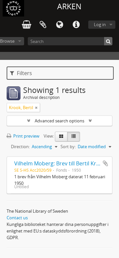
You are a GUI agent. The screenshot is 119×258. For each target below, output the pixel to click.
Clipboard (43, 25)
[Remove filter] (36, 107)
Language (59, 25)
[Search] (108, 41)
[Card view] (61, 137)
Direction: (20, 147)
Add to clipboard (105, 163)
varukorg (26, 25)
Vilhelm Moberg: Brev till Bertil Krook (59, 163)
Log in (100, 24)
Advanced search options (59, 121)
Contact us (17, 218)
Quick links (76, 25)
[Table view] (73, 137)
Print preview (25, 136)
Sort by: (68, 147)
